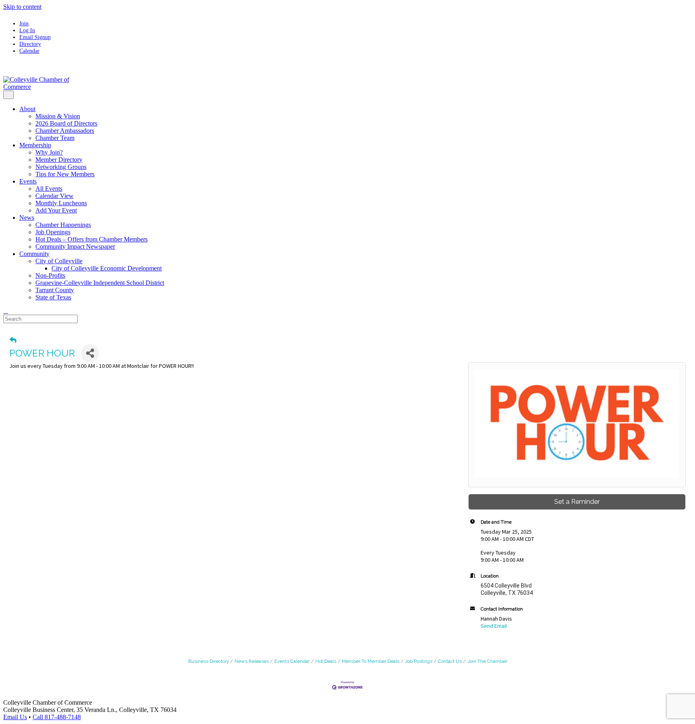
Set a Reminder (577, 501)
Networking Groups (60, 166)
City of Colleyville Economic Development (106, 268)
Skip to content (22, 6)
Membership (35, 145)
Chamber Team (54, 137)
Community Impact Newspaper (75, 246)
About (27, 108)
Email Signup (35, 37)
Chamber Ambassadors (64, 130)
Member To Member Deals (370, 661)
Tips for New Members (65, 174)
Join (24, 23)
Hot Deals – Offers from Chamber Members (91, 239)
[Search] (5, 310)
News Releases (251, 661)
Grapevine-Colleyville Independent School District (99, 282)
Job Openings (52, 232)
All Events (48, 188)
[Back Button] (13, 340)
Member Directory (58, 159)
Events (28, 181)
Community (34, 253)
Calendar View (54, 195)
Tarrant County (54, 290)
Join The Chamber (487, 661)
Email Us (15, 717)
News (26, 217)
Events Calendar (292, 661)
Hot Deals (325, 661)
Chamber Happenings (63, 224)
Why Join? (49, 152)
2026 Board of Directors (66, 123)
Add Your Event (56, 210)
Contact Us (450, 661)
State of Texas (53, 297)
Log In (27, 30)
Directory (30, 44)
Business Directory (208, 661)
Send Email (494, 625)
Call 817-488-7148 (57, 717)
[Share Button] (90, 353)
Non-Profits (50, 275)
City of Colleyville (58, 261)
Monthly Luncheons (61, 203)
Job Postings (418, 661)
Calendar (29, 50)
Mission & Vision (57, 116)
